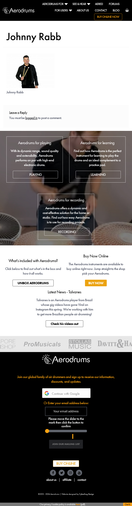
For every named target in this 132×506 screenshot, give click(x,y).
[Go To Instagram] (70, 473)
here (78, 504)
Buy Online (66, 463)
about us (51, 479)
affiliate (66, 479)
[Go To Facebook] (53, 473)
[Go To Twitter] (62, 473)
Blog (116, 10)
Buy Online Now (108, 17)
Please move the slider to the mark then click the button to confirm (66, 422)
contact (81, 479)
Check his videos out (64, 324)
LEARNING (98, 174)
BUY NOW (95, 283)
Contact (101, 10)
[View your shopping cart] (126, 12)
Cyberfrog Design (86, 494)
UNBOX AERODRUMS (33, 283)
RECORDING (67, 232)
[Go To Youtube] (79, 473)
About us (83, 10)
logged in (31, 117)
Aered (99, 4)
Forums (114, 4)
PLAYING (35, 174)
